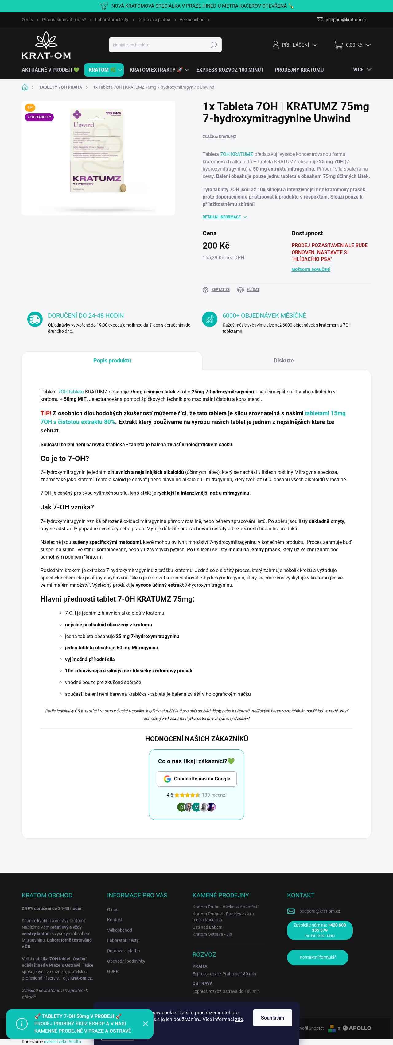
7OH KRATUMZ (236, 154)
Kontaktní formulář (318, 957)
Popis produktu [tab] (112, 360)
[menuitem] (53, 70)
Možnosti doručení (311, 270)
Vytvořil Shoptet (309, 1028)
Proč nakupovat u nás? (64, 19)
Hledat (214, 44)
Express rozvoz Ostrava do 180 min (226, 991)
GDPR (113, 971)
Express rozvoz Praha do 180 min (224, 973)
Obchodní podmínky (126, 961)
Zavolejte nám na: (320, 930)
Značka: (219, 137)
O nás (27, 19)
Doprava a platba (154, 19)
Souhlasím (272, 1018)
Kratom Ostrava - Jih (212, 934)
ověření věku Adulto (62, 1041)
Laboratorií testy (123, 940)
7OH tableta (71, 392)
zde (239, 1019)
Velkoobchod (192, 19)
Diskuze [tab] (284, 360)
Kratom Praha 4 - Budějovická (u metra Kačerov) (223, 916)
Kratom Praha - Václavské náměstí (225, 906)
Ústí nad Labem (207, 927)
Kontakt (115, 919)
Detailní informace (222, 217)
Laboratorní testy (111, 19)
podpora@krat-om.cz (319, 911)
